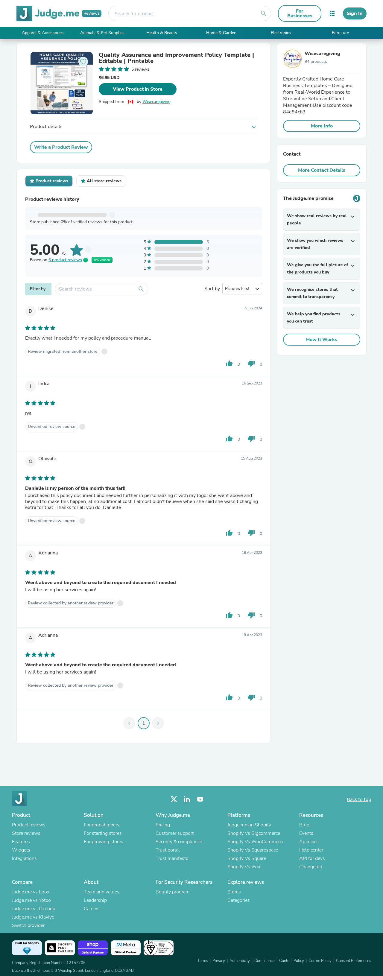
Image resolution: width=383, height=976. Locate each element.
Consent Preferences (353, 960)
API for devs (312, 858)
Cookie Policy (320, 960)
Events (306, 833)
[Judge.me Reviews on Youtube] (200, 799)
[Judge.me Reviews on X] (173, 799)
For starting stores (103, 833)
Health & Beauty (161, 33)
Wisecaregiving (156, 101)
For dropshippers (101, 825)
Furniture (340, 33)
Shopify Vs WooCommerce (255, 842)
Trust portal (168, 850)
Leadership (95, 900)
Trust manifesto (172, 858)
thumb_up (229, 363)
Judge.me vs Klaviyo (33, 917)
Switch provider (28, 925)
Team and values (101, 892)
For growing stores (103, 842)
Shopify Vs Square (246, 858)
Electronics (281, 33)
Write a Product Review (61, 147)
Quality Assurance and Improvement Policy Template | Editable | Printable (176, 58)
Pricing (163, 825)
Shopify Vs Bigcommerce (253, 833)
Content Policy (291, 960)
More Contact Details (321, 170)
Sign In (355, 13)
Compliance (264, 960)
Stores (234, 892)
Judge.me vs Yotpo (31, 900)
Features (21, 842)
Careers (92, 909)
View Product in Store (137, 89)
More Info (322, 126)
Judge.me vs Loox (30, 892)
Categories (238, 900)
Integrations (24, 858)
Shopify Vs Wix (243, 867)
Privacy (218, 960)
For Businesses (299, 13)
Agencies (309, 842)
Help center (311, 850)
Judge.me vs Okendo (33, 909)
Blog (304, 825)
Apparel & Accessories (43, 33)
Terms (202, 960)
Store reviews (26, 833)
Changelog (310, 867)
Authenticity (240, 960)
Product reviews (28, 825)
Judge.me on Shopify (249, 825)
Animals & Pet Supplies (102, 33)
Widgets (21, 850)
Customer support (175, 833)
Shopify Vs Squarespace (252, 850)
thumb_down (251, 363)
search (263, 13)
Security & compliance (179, 842)
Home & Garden (221, 33)
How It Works (321, 339)
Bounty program (173, 892)
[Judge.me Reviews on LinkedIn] (187, 799)
